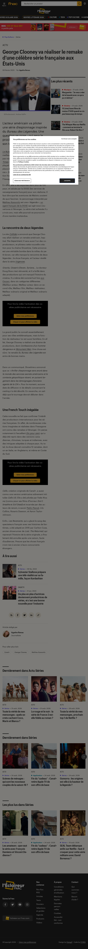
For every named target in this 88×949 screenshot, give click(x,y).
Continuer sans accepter (69, 139)
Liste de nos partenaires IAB (22, 174)
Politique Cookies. (23, 162)
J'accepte (67, 180)
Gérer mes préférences (22, 180)
